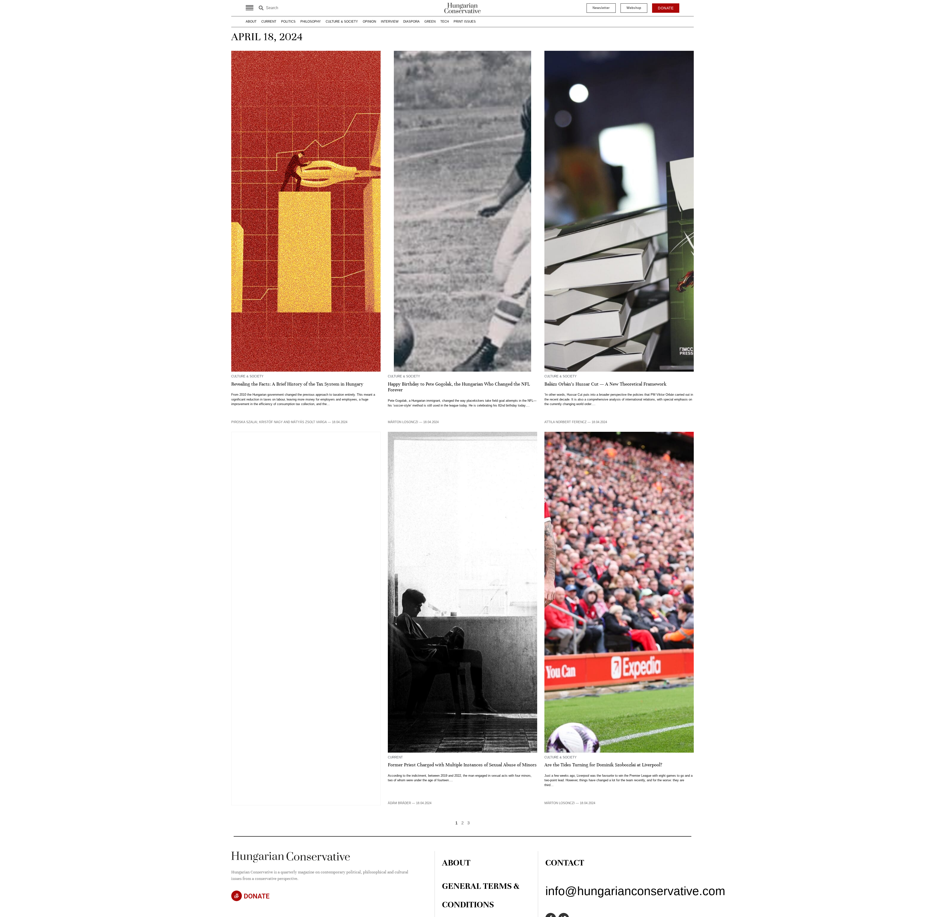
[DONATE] (236, 896)
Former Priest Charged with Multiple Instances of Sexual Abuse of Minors (462, 765)
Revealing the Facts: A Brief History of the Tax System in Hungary (297, 384)
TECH (444, 21)
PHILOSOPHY (310, 21)
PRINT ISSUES (465, 21)
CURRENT (268, 21)
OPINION (369, 21)
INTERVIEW (389, 21)
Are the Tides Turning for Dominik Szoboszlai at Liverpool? (603, 765)
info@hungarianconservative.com (635, 891)
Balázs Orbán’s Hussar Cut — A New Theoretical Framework (605, 384)
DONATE (257, 896)
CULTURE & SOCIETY (342, 21)
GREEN (430, 21)
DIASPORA (411, 21)
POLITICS (288, 21)
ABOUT (251, 21)
